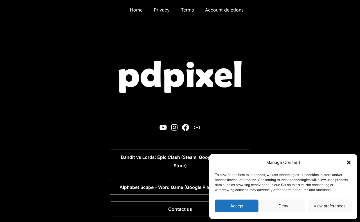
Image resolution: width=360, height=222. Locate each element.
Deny (283, 205)
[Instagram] (174, 127)
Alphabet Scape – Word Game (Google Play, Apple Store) (180, 187)
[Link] (197, 127)
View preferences (330, 205)
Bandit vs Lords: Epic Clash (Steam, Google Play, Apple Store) (180, 161)
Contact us (180, 209)
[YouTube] (163, 127)
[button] (349, 162)
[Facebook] (185, 127)
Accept (236, 205)
